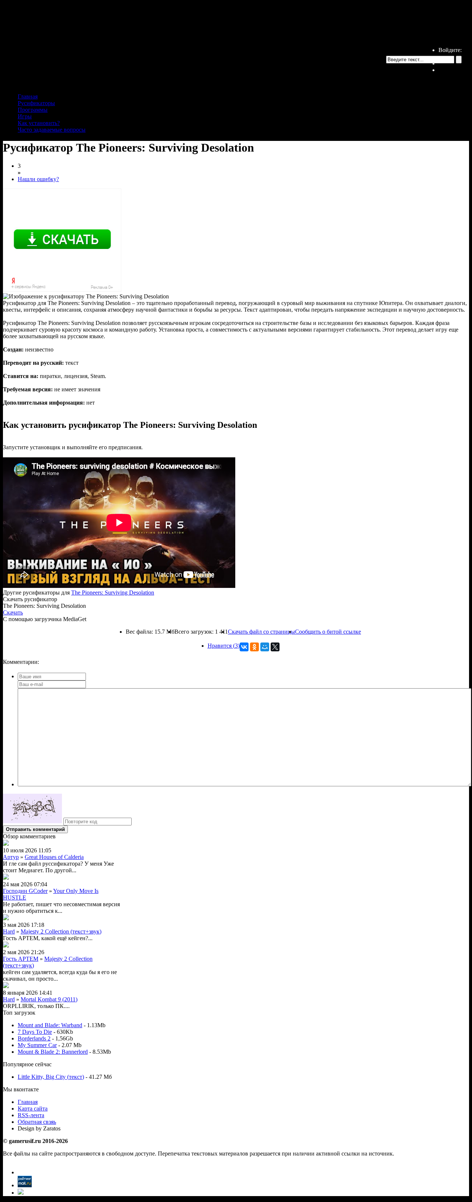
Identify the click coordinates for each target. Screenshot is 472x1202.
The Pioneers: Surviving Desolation (112, 592)
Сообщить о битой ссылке (328, 631)
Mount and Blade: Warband (50, 1025)
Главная (28, 96)
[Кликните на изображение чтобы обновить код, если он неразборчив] (32, 821)
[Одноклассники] (254, 646)
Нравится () (224, 645)
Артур (11, 857)
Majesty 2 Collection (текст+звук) (61, 931)
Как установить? (39, 123)
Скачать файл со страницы (261, 631)
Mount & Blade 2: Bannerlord (53, 1052)
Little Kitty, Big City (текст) (51, 1077)
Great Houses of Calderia (54, 857)
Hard (9, 931)
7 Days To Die (35, 1032)
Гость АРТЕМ (20, 959)
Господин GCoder (25, 891)
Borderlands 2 (34, 1038)
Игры (25, 116)
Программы (33, 110)
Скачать (13, 612)
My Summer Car (37, 1045)
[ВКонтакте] (244, 646)
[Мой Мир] (264, 646)
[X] (275, 646)
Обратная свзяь (37, 1122)
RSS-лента (31, 1115)
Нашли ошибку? (38, 179)
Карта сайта (33, 1108)
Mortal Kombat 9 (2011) (49, 999)
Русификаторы (36, 103)
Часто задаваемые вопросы (52, 130)
